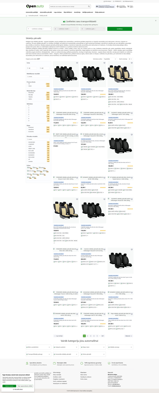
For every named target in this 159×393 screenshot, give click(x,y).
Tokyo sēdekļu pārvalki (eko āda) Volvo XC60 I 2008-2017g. (120, 321)
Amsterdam (31, 142)
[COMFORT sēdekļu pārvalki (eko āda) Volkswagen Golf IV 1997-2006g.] (93, 210)
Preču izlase (83, 379)
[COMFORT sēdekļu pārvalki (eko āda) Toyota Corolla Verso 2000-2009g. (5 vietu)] (120, 261)
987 (103, 336)
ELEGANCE (31, 155)
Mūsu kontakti (57, 374)
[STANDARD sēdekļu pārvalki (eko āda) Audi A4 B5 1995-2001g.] (66, 314)
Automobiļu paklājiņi (32, 12)
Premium (31, 127)
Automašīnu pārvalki (46, 12)
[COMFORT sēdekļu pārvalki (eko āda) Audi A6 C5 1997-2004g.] (120, 146)
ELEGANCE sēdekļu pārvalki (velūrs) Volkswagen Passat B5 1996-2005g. (119, 206)
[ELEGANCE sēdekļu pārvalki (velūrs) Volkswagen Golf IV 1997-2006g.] (120, 113)
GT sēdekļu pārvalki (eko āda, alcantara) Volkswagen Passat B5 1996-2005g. (93, 141)
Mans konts (83, 374)
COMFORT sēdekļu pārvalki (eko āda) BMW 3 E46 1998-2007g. (64, 91)
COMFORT (31, 144)
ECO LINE (31, 150)
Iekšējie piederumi (87, 12)
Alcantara (31, 92)
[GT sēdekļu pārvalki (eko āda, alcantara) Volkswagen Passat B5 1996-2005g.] (93, 135)
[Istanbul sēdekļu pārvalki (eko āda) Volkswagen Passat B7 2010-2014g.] (93, 250)
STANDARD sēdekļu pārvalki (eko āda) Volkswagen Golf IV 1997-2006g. (92, 321)
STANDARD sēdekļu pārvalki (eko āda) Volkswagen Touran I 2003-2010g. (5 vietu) (65, 299)
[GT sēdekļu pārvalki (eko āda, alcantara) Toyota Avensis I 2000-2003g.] (120, 178)
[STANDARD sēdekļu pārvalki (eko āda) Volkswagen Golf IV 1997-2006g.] (93, 314)
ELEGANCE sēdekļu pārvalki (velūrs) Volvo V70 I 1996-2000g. (120, 299)
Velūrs (30, 99)
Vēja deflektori (68, 12)
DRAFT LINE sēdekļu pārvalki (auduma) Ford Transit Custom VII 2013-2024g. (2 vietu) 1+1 (65, 143)
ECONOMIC (31, 153)
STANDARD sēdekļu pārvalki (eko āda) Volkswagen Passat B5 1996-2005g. (92, 120)
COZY (29, 146)
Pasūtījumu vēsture (85, 377)
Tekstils (30, 97)
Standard (31, 129)
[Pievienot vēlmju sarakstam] (77, 63)
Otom (30, 86)
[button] (105, 6)
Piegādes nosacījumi (59, 379)
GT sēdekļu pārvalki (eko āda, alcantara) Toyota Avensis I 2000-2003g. (119, 184)
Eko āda (30, 95)
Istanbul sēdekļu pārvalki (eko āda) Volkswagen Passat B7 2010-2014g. (92, 256)
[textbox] (40, 29)
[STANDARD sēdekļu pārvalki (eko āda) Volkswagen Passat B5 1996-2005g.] (93, 113)
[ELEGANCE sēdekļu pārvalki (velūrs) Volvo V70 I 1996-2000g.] (120, 293)
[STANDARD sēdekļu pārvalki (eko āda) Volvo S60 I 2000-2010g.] (66, 250)
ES (29, 84)
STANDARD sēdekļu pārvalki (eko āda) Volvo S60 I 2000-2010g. (64, 256)
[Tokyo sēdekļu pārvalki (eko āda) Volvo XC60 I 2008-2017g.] (120, 314)
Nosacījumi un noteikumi (60, 383)
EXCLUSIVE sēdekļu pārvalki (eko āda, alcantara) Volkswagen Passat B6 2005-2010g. (64, 228)
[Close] (156, 20)
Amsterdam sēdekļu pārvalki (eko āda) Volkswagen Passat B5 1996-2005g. (92, 299)
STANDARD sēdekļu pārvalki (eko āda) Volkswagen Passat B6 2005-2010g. (65, 120)
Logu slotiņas (58, 12)
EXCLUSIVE (31, 157)
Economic (31, 131)
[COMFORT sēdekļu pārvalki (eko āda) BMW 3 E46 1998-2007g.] (66, 74)
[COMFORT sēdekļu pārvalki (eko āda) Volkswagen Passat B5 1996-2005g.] (93, 74)
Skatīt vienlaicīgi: (123, 59)
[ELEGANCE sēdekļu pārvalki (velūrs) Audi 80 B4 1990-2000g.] (93, 178)
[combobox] (39, 29)
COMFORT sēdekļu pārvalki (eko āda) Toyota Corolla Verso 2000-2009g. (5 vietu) (120, 278)
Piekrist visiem (9, 386)
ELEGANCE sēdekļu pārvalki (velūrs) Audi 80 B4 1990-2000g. (93, 184)
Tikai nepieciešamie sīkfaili (25, 386)
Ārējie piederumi (100, 12)
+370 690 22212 (116, 384)
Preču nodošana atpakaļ (59, 381)
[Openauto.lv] (35, 6)
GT (29, 159)
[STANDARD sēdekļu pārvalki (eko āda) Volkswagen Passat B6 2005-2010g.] (66, 113)
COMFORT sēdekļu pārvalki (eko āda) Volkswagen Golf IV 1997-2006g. (92, 228)
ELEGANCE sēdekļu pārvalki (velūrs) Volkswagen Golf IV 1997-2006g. (120, 120)
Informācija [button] (108, 1)
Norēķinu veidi (57, 377)
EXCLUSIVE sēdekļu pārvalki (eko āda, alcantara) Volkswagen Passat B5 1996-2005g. (119, 91)
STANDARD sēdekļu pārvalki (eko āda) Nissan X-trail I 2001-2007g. (65, 184)
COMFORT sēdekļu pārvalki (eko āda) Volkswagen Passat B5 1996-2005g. (92, 91)
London (30, 161)
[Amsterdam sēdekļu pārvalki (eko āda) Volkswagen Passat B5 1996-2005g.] (93, 293)
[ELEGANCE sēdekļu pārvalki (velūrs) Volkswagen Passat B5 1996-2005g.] (120, 199)
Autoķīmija (77, 12)
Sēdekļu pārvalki (43, 15)
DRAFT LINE (31, 148)
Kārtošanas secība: (97, 59)
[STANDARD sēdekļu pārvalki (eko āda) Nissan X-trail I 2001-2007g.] (66, 178)
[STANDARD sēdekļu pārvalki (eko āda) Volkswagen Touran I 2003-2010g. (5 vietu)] (66, 293)
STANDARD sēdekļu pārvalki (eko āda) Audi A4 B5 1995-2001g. (64, 321)
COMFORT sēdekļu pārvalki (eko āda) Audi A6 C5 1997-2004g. (119, 163)
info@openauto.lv (128, 1)
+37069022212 (117, 1)
